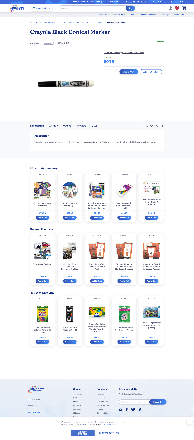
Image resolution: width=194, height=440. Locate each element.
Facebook (163, 126)
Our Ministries (102, 413)
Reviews (81, 125)
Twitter (151, 126)
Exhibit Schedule (103, 398)
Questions (77, 401)
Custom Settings (108, 432)
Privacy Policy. (109, 424)
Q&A (94, 125)
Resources (77, 405)
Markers (78, 22)
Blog (132, 14)
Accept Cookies (83, 432)
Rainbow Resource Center (36, 390)
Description (37, 125)
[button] (171, 8)
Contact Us (102, 14)
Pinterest (157, 126)
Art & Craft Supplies (52, 22)
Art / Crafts (40, 22)
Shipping (76, 413)
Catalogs (165, 14)
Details (53, 125)
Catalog (100, 409)
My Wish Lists (177, 8)
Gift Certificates (103, 405)
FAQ (75, 398)
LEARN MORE (113, 2)
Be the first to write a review (133, 53)
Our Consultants (103, 401)
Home (32, 22)
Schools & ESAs (118, 14)
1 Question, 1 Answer (112, 52)
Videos (67, 125)
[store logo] (16, 8)
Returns (76, 417)
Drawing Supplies (67, 22)
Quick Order (179, 14)
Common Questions (148, 14)
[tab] (37, 126)
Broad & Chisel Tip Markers (92, 22)
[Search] (130, 8)
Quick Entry (77, 409)
